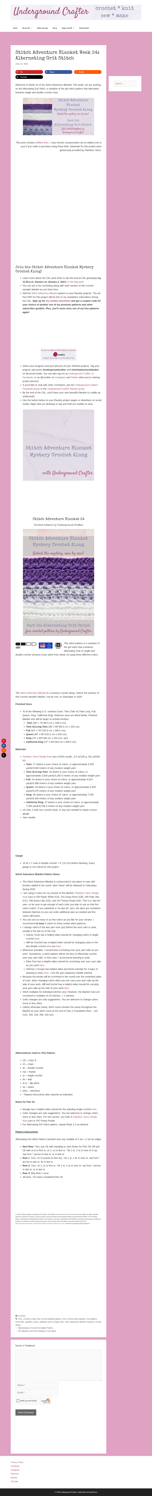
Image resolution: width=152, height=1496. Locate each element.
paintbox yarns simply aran (52, 1322)
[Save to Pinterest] (3, 741)
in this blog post (75, 282)
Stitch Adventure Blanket (44, 293)
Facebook (15, 1466)
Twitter (74, 377)
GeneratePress (91, 1492)
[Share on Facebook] (3, 745)
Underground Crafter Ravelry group (66, 388)
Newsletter (84, 28)
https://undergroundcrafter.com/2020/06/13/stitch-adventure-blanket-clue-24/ (39, 1223)
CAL (20, 1319)
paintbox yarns (31, 1322)
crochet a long (29, 1319)
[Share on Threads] (3, 755)
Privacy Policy (17, 1462)
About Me (26, 28)
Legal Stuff (67, 28)
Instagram (60, 377)
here (37, 938)
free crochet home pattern (74, 1319)
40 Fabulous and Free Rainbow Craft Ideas (37, 1331)
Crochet (21, 1316)
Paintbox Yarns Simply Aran (37, 756)
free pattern (92, 1319)
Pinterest (15, 1474)
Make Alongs (42, 28)
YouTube (14, 1481)
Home (15, 28)
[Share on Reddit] (3, 750)
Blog (55, 28)
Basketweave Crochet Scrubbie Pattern (35, 1328)
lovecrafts (19, 1322)
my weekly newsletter (58, 301)
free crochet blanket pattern (49, 1319)
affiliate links (42, 142)
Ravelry (14, 1478)
